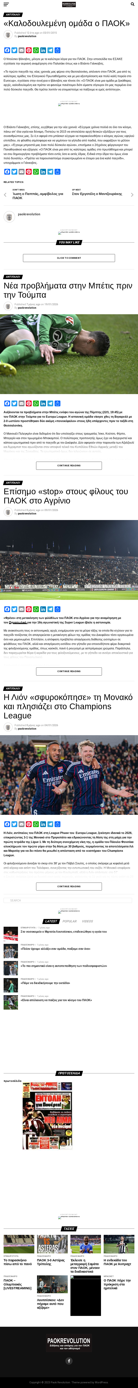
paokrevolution (27, 36)
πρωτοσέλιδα (12, 1081)
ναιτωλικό (20, 622)
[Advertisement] (69, 1040)
